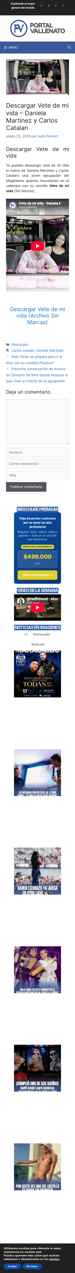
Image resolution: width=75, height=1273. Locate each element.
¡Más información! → (37, 575)
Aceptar (12, 1266)
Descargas (19, 345)
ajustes (54, 1259)
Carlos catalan (22, 351)
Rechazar (32, 1266)
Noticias (38, 644)
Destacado (41, 634)
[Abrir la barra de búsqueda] (69, 48)
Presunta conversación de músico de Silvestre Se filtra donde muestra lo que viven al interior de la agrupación (37, 375)
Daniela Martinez (50, 351)
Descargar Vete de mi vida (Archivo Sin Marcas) (37, 316)
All (26, 634)
